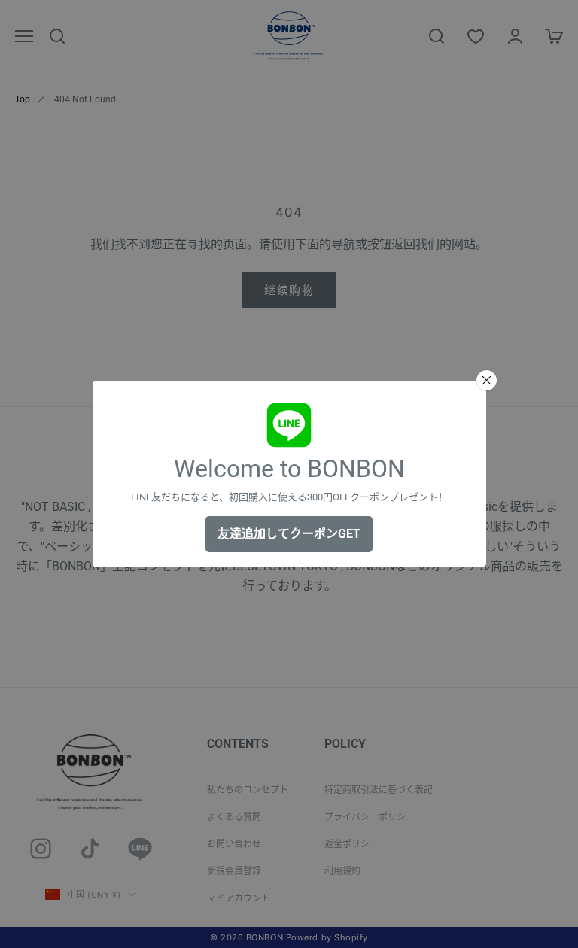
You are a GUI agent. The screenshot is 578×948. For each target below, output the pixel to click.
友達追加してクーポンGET (289, 534)
